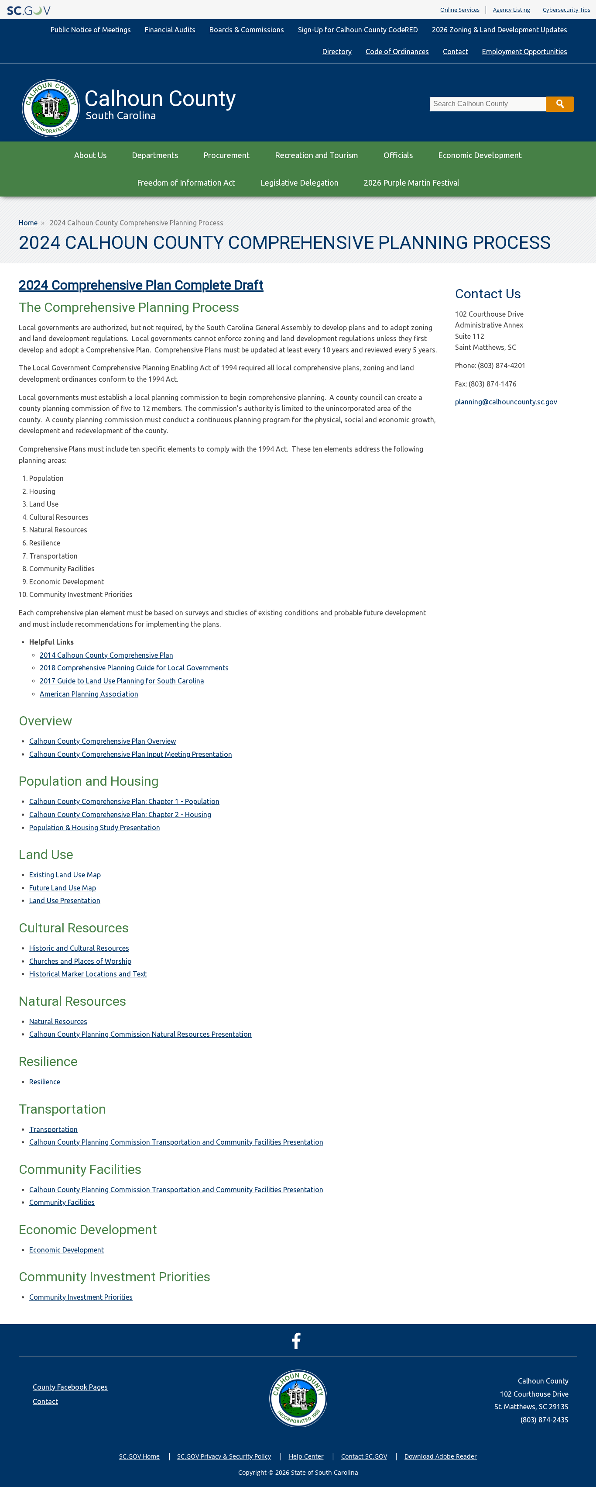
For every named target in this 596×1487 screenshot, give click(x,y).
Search (560, 104)
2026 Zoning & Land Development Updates (499, 30)
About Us (90, 155)
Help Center (306, 1456)
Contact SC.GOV (364, 1456)
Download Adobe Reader (440, 1456)
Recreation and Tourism (316, 155)
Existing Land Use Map (65, 875)
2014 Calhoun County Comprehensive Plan (106, 655)
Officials (398, 155)
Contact (455, 51)
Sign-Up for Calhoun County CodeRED (358, 30)
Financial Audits (170, 30)
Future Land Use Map (62, 888)
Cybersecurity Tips (566, 10)
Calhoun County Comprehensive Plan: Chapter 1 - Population (124, 801)
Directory (337, 51)
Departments (155, 155)
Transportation (53, 1129)
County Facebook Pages (70, 1387)
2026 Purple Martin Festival (411, 182)
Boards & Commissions (246, 30)
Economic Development (480, 155)
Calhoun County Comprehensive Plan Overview (102, 741)
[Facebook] (298, 1345)
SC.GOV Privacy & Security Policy (224, 1456)
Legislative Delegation (299, 182)
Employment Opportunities (524, 51)
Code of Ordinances (397, 51)
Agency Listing (511, 10)
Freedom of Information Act (186, 182)
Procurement (226, 155)
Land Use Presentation (64, 900)
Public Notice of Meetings (91, 30)
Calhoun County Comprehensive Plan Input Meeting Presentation (130, 754)
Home (28, 223)
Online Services (460, 10)
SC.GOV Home (139, 1456)
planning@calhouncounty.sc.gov (506, 402)
